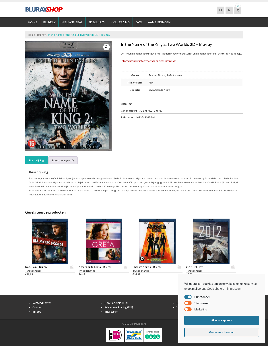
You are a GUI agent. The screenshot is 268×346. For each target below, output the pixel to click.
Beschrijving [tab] (36, 160)
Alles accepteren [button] (221, 320)
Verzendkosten (41, 302)
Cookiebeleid (215, 288)
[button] (106, 47)
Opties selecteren (72, 267)
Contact (37, 307)
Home (32, 22)
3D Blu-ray (96, 22)
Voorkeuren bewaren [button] (221, 332)
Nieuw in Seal (71, 22)
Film (151, 82)
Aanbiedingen (159, 22)
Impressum (234, 288)
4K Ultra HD (120, 22)
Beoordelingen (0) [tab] (63, 160)
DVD (139, 22)
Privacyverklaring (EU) (118, 307)
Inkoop (36, 311)
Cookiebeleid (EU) (116, 302)
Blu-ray (49, 22)
